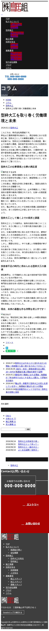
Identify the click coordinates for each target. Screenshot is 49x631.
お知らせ (11, 418)
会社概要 (14, 27)
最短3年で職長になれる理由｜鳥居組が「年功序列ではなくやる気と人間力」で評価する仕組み (27, 377)
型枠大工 (9, 105)
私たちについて (12, 21)
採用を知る (10, 41)
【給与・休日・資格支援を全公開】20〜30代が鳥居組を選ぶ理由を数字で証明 (26, 370)
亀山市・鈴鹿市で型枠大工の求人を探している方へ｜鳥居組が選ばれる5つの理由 (27, 385)
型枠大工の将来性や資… (28, 441)
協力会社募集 (11, 62)
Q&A (8, 415)
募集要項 (9, 50)
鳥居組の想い (16, 24)
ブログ (8, 64)
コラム (8, 67)
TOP (8, 18)
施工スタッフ (16, 53)
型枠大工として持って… (28, 444)
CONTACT (9, 82)
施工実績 (9, 38)
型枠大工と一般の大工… (28, 447)
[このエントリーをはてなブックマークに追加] (7, 348)
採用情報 (14, 44)
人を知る (14, 47)
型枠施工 (9, 30)
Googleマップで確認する (12, 612)
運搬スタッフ (16, 59)
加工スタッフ (16, 56)
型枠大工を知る (17, 33)
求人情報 (11, 424)
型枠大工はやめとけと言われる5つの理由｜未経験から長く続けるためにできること (26, 364)
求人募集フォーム (18, 331)
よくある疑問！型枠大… (28, 449)
